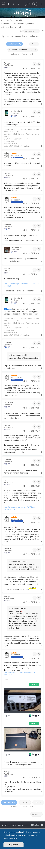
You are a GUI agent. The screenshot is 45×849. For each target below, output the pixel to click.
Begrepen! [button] (13, 845)
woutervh (7, 549)
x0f (5, 481)
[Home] (22, 13)
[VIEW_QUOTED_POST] (26, 355)
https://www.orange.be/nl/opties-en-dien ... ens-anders (22, 285)
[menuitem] (27, 4)
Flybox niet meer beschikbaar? (20, 36)
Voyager (7, 63)
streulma (7, 225)
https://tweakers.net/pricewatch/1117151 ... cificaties (20, 673)
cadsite (14, 153)
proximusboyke (17, 111)
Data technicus (16, 248)
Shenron (7, 269)
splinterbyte (8, 402)
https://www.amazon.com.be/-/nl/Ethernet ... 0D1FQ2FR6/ (21, 508)
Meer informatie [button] (10, 838)
